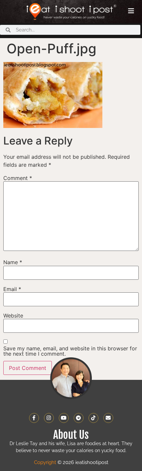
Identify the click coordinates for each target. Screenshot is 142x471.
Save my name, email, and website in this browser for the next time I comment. (70, 351)
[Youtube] (64, 418)
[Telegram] (79, 418)
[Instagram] (49, 418)
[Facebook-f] (34, 418)
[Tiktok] (93, 418)
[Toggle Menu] (131, 11)
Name (12, 262)
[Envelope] (108, 418)
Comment (17, 178)
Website (13, 315)
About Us (71, 435)
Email (12, 289)
